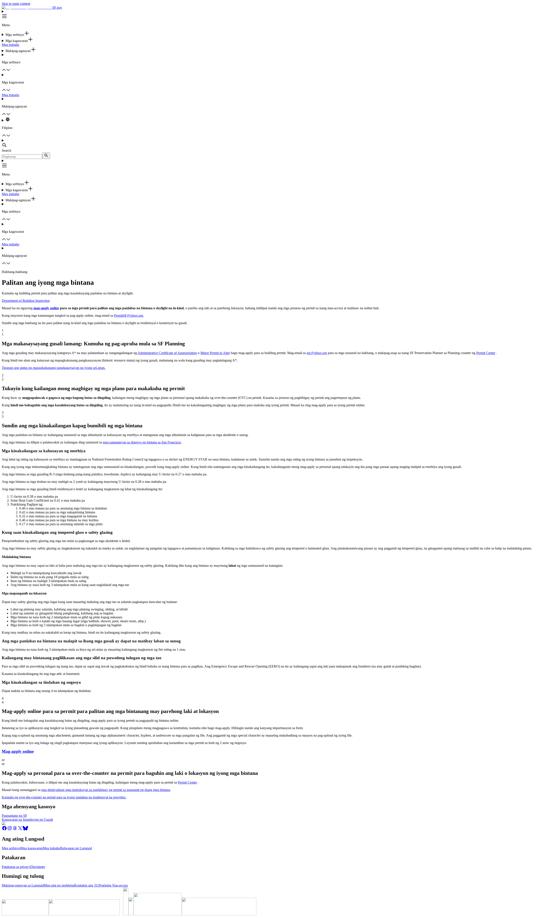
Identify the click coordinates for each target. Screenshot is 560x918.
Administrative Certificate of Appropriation (167, 353)
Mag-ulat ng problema (59, 885)
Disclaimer (37, 867)
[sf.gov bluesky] (25, 829)
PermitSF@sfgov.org (128, 315)
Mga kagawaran (31, 848)
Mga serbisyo (11, 848)
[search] (46, 156)
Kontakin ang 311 (86, 885)
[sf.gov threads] (15, 829)
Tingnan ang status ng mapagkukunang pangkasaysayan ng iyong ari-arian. (53, 368)
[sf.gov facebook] (4, 829)
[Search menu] (280, 144)
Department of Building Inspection (26, 301)
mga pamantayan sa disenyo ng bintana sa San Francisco (142, 442)
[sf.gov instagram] (9, 829)
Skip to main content (16, 3)
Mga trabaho (10, 45)
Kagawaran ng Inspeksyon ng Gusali (27, 819)
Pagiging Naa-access (113, 885)
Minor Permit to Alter (215, 353)
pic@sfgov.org (317, 353)
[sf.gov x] (20, 829)
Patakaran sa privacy (16, 867)
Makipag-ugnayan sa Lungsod (23, 885)
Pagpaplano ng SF (14, 815)
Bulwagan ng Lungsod (76, 848)
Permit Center (485, 353)
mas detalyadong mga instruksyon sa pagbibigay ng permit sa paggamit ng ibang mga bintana (105, 790)
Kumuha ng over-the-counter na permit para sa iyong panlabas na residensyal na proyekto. (64, 797)
